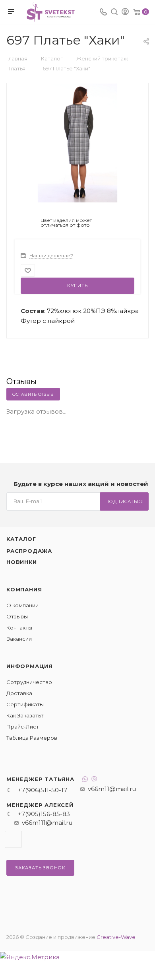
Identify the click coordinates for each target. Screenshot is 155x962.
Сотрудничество (29, 682)
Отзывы (17, 616)
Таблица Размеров (31, 738)
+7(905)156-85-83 (44, 814)
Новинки (21, 562)
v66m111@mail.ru (47, 822)
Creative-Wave (116, 937)
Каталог (21, 539)
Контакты (19, 627)
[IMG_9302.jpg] (77, 142)
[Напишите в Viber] (94, 780)
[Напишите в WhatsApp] (85, 780)
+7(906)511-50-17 (42, 790)
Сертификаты (25, 704)
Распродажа (29, 551)
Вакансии (19, 639)
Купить (77, 285)
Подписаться (124, 501)
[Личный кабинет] (125, 12)
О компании (22, 605)
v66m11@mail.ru (112, 789)
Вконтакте (13, 839)
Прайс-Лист (22, 726)
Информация (29, 666)
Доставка (19, 693)
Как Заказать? (25, 715)
